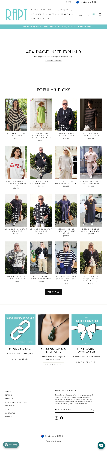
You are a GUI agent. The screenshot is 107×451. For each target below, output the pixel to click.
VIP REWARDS (10, 406)
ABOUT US (9, 399)
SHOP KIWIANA (53, 365)
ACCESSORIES (64, 10)
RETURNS (9, 395)
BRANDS (66, 14)
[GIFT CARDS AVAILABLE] (87, 329)
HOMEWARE (38, 14)
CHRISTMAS (38, 19)
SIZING (7, 409)
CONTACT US (10, 413)
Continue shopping (54, 60)
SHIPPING (8, 391)
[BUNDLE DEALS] (20, 329)
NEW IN (35, 10)
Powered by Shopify (53, 441)
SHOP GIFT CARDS (86, 362)
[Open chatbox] (101, 445)
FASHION (46, 10)
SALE (50, 19)
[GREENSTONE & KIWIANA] (53, 329)
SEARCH (8, 417)
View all (53, 292)
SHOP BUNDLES (20, 359)
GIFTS (53, 14)
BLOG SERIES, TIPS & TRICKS (16, 402)
